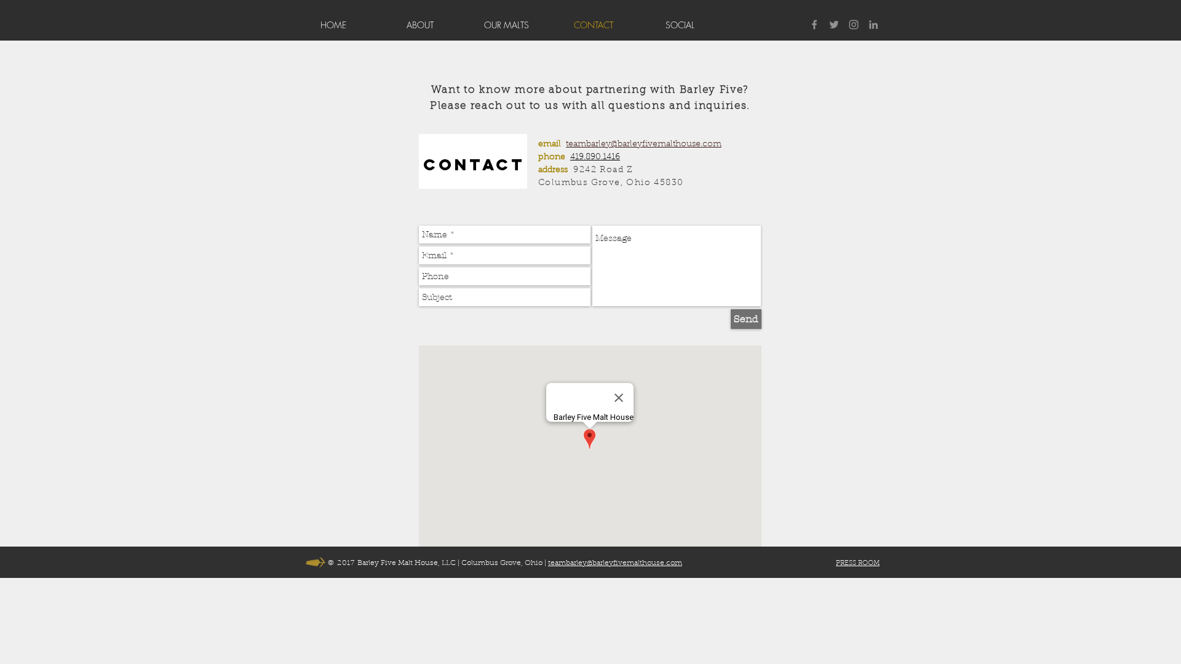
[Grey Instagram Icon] (854, 24)
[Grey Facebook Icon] (814, 24)
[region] (473, 161)
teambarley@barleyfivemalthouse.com (644, 144)
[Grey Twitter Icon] (834, 24)
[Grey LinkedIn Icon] (873, 24)
